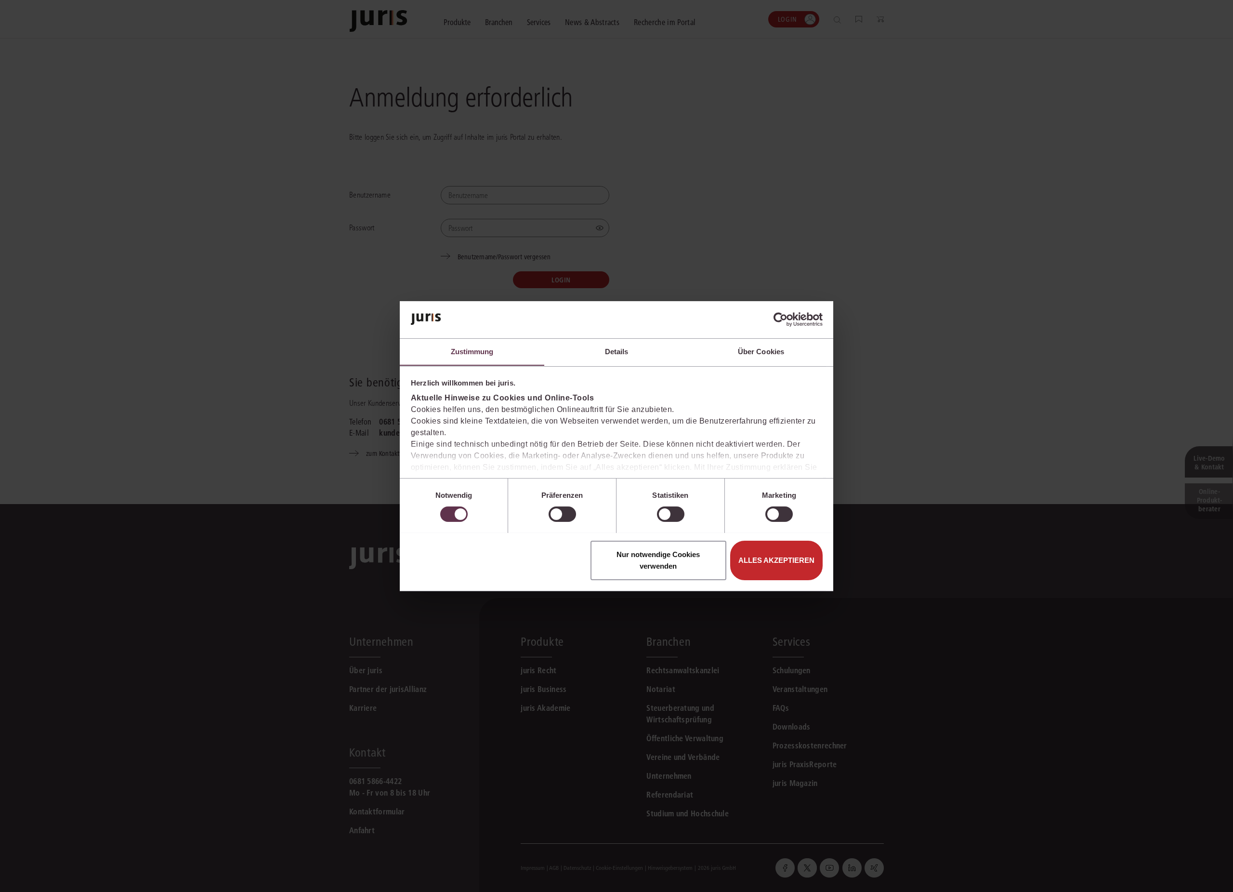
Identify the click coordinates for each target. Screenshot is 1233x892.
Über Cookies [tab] (761, 351)
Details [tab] (617, 351)
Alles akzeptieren (776, 560)
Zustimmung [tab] (472, 351)
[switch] (562, 514)
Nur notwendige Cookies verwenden (658, 560)
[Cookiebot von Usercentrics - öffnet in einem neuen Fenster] (780, 319)
